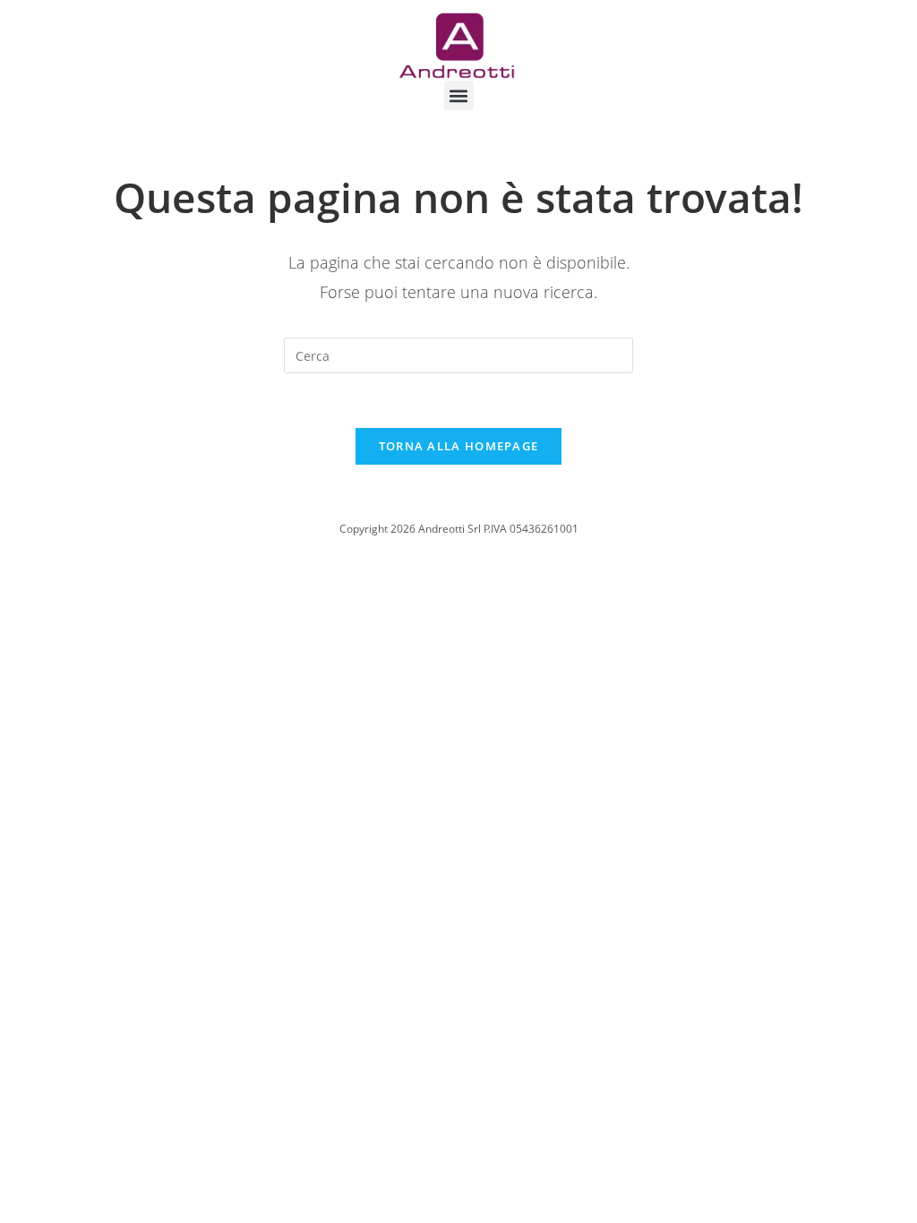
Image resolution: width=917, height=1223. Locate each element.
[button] (459, 95)
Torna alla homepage (459, 446)
